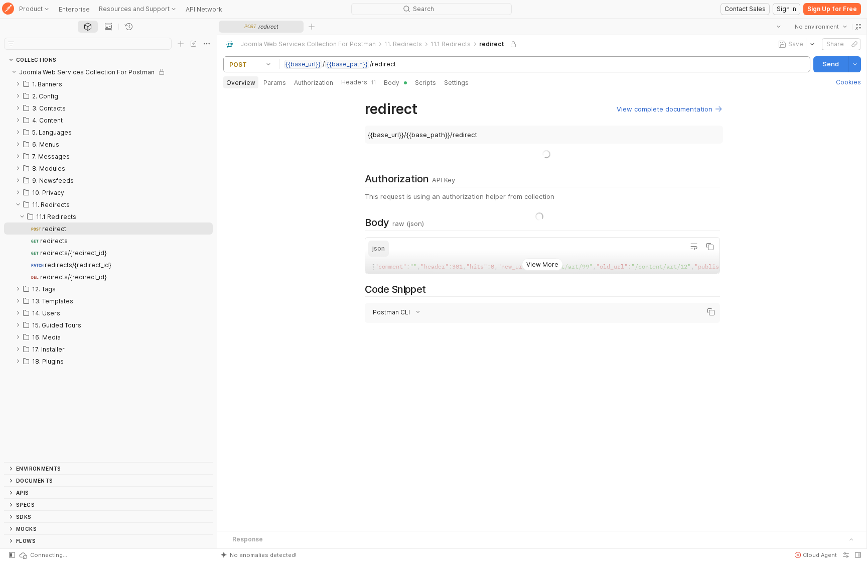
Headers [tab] (358, 82)
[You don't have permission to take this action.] (312, 27)
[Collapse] (14, 72)
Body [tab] (391, 82)
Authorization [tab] (313, 82)
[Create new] (181, 44)
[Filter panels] (11, 44)
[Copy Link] (854, 44)
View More (542, 264)
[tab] (88, 27)
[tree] (108, 264)
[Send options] (854, 64)
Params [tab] (274, 82)
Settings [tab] (456, 82)
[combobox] (820, 26)
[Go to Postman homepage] (8, 9)
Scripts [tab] (425, 82)
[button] (858, 26)
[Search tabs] (778, 27)
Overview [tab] (240, 82)
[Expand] (18, 84)
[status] (42, 555)
